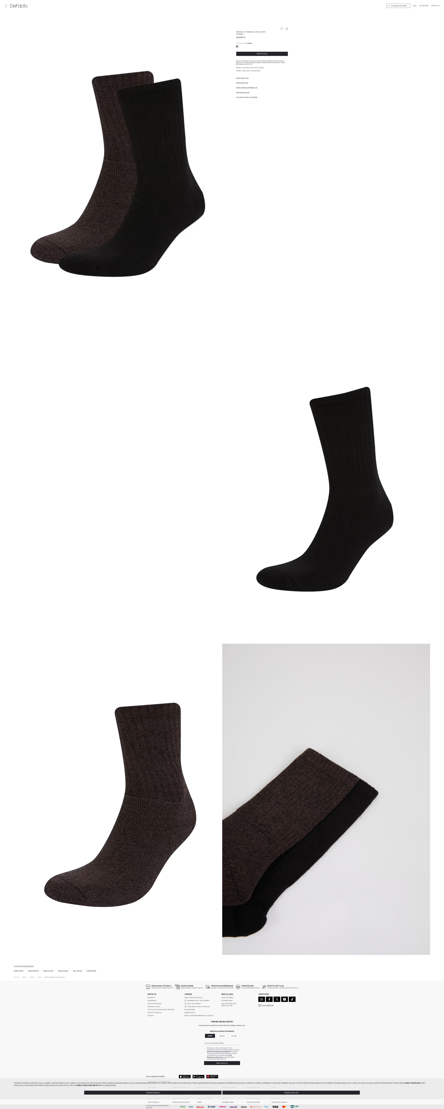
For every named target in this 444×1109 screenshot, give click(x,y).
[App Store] (185, 1076)
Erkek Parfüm (33, 971)
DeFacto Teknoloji (155, 1012)
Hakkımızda (152, 1000)
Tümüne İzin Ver (291, 1093)
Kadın (210, 1036)
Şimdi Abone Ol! (222, 1063)
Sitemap (151, 1015)
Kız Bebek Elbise (228, 1102)
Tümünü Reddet (153, 1093)
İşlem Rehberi (189, 1009)
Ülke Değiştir (267, 1006)
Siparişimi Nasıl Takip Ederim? (197, 1000)
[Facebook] (269, 999)
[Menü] (6, 5)
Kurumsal (151, 997)
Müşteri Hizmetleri (228, 1003)
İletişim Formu (227, 1000)
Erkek (222, 1036)
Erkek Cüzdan (63, 971)
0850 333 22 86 (226, 1006)
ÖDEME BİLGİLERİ (242, 93)
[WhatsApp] (261, 999)
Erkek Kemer (91, 971)
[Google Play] (198, 1076)
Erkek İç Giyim (48, 971)
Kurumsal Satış (154, 1006)
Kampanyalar (189, 1012)
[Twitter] (277, 999)
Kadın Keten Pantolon (181, 1102)
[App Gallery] (212, 1076)
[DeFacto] (19, 6)
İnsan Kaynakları (154, 1003)
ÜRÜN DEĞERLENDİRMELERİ (246, 88)
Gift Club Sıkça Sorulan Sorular (197, 1006)
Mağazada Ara (242, 78)
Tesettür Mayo (153, 1102)
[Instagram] (284, 999)
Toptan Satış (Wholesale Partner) (161, 1009)
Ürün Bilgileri (242, 83)
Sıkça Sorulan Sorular (193, 997)
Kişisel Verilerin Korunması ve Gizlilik (198, 1015)
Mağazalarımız (227, 997)
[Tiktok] (292, 999)
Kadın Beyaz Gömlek (279, 1102)
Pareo (199, 1102)
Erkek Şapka (18, 971)
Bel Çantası (77, 971)
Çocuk (234, 1036)
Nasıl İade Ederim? (193, 1003)
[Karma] (237, 46)
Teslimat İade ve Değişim (246, 97)
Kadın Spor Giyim (253, 1102)
